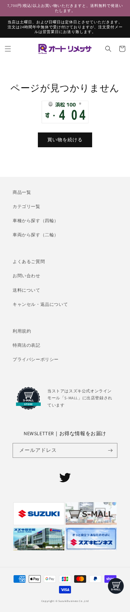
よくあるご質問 (29, 261)
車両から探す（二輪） (36, 235)
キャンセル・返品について (40, 304)
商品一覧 (22, 192)
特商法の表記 (26, 345)
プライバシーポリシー (36, 359)
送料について (26, 290)
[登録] (110, 450)
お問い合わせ (26, 275)
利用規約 (22, 331)
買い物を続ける (65, 140)
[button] (8, 49)
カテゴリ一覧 (26, 206)
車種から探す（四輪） (36, 220)
